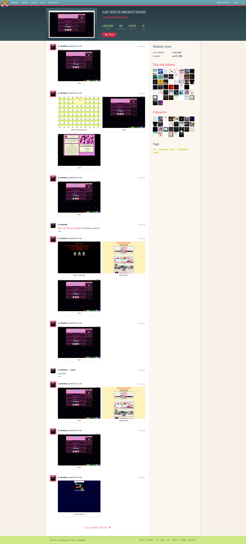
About (142, 540)
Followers (159, 112)
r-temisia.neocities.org (114, 17)
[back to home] (4, 3)
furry (155, 153)
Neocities (53, 540)
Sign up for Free (223, 2)
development (182, 149)
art (154, 149)
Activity (34, 2)
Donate (150, 540)
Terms (183, 540)
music (172, 149)
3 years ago (141, 46)
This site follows (164, 64)
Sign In (236, 2)
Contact (192, 540)
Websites (15, 2)
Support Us (53, 2)
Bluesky (82, 540)
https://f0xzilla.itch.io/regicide (70, 228)
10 (105, 527)
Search (25, 2)
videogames (163, 149)
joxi (73, 369)
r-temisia (63, 46)
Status (175, 540)
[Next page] (109, 527)
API (168, 540)
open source (63, 540)
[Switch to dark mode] (243, 2)
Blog (162, 540)
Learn (42, 2)
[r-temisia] (53, 47)
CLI (157, 540)
